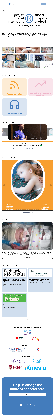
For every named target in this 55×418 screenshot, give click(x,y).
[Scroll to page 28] (35, 209)
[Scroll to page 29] (36, 209)
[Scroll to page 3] (23, 138)
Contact (34, 401)
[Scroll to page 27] (34, 209)
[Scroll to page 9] (30, 138)
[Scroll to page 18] (28, 209)
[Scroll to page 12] (33, 138)
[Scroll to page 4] (24, 138)
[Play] (27, 236)
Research (25, 401)
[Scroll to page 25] (33, 209)
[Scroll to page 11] (32, 138)
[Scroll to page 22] (31, 209)
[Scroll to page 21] (30, 209)
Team (30, 401)
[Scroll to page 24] (32, 209)
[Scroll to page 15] (26, 209)
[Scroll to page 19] (29, 209)
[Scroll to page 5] (25, 138)
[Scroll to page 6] (27, 138)
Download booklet (27, 212)
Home (20, 401)
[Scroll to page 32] (38, 209)
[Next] (44, 132)
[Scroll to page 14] (25, 209)
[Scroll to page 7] (28, 138)
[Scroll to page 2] (22, 138)
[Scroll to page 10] (31, 138)
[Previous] (11, 132)
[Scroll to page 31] (37, 209)
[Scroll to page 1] (21, 138)
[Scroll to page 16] (27, 209)
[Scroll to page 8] (29, 138)
